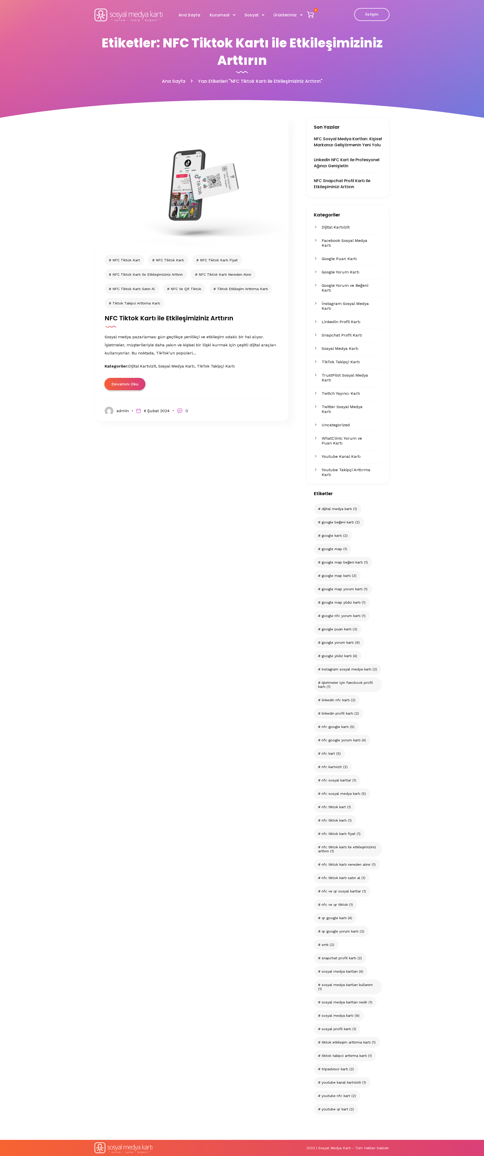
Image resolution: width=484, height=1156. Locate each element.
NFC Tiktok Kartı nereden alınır (349, 864)
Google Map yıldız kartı (344, 602)
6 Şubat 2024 (157, 410)
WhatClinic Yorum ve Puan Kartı (342, 440)
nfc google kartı (338, 727)
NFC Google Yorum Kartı (344, 740)
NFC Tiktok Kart (336, 807)
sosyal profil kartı (339, 1029)
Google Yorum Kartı (340, 272)
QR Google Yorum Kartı (343, 931)
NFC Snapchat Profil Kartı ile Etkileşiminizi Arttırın (342, 184)
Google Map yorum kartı (345, 589)
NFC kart (331, 753)
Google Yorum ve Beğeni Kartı (345, 288)
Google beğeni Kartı (341, 522)
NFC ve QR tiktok (337, 905)
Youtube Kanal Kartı (341, 456)
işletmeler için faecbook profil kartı (345, 685)
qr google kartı (337, 918)
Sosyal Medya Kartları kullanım (345, 987)
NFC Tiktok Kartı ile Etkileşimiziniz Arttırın (347, 849)
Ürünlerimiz (285, 15)
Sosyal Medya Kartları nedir (347, 1002)
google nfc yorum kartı (344, 616)
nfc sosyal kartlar (339, 780)
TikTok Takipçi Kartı (341, 361)
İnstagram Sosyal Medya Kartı (345, 306)
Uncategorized (336, 424)
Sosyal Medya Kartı (340, 348)
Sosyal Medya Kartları (342, 971)
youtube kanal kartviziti (344, 1082)
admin (122, 410)
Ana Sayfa (189, 15)
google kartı (335, 535)
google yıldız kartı (339, 656)
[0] (311, 15)
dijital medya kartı (339, 509)
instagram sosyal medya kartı (349, 669)
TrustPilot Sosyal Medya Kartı (345, 377)
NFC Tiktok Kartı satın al (343, 878)
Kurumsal (220, 15)
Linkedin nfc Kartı (338, 700)
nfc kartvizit (335, 767)
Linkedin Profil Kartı (341, 321)
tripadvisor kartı (338, 1069)
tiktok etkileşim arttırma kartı (349, 1042)
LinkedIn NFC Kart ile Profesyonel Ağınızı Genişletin (346, 163)
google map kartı (339, 576)
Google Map (334, 549)
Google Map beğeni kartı (345, 562)
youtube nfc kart (339, 1096)
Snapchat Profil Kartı (342, 335)
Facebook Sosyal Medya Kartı (344, 243)
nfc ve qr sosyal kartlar (344, 891)
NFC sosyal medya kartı (344, 794)
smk (328, 945)
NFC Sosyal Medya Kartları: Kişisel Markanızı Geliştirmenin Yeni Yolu (348, 142)
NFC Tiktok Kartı (337, 820)
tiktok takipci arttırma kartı (347, 1056)
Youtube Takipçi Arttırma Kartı (346, 472)
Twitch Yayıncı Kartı (341, 393)
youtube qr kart (338, 1109)
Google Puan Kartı (339, 258)
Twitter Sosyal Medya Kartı (342, 409)
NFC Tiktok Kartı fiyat (341, 834)
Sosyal (252, 15)
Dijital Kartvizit (336, 227)
